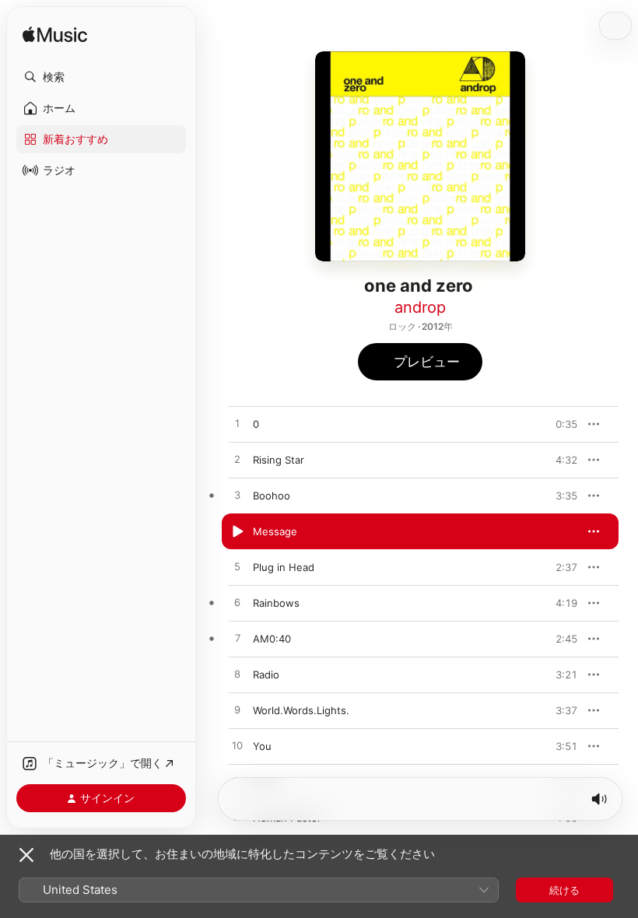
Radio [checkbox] (266, 674)
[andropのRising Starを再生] (237, 460)
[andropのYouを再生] (237, 746)
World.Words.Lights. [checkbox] (301, 710)
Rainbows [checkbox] (276, 603)
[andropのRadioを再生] (237, 674)
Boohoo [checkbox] (271, 495)
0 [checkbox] (256, 424)
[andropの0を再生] (237, 424)
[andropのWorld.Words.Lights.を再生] (237, 710)
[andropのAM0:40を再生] (237, 639)
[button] (101, 77)
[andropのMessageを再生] (237, 531)
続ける (564, 890)
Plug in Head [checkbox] (283, 567)
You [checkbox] (262, 746)
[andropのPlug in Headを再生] (237, 567)
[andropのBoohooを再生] (237, 496)
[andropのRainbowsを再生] (237, 603)
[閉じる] (26, 855)
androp (420, 307)
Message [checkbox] (275, 531)
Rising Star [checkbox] (278, 460)
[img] (55, 35)
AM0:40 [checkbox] (272, 638)
